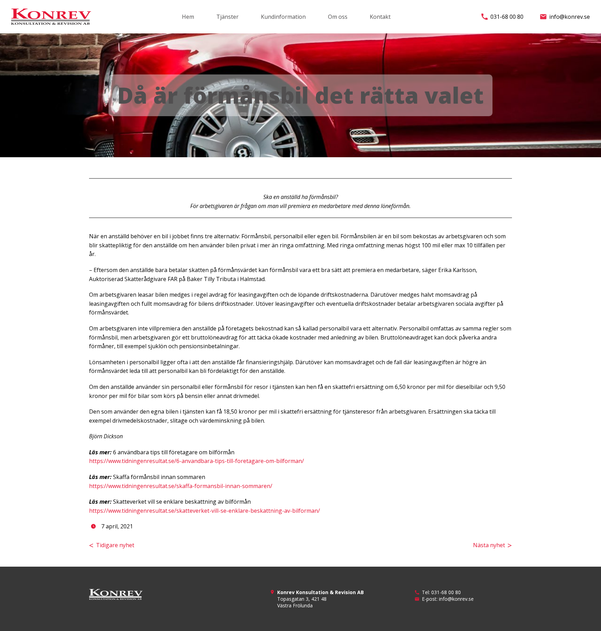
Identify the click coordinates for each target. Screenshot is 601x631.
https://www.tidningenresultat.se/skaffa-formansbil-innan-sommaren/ (180, 486)
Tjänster (227, 17)
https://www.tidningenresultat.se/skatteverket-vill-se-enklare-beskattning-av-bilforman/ (204, 510)
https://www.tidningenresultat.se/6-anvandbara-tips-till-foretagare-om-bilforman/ (196, 461)
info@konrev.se (569, 17)
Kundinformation (283, 17)
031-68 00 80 (506, 17)
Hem (188, 17)
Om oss (337, 17)
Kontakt (380, 17)
